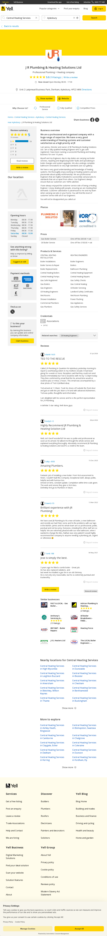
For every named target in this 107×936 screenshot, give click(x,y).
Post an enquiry (13, 808)
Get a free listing (73, 2)
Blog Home (81, 801)
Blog (86, 8)
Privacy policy (47, 862)
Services (11, 794)
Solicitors (45, 837)
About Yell (46, 855)
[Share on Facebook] (92, 120)
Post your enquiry (71, 8)
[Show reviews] (19, 135)
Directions (87, 89)
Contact (9, 887)
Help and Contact (14, 830)
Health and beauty (85, 830)
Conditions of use (49, 876)
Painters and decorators (52, 830)
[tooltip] (77, 18)
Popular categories (48, 8)
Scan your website (15, 872)
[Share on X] (97, 120)
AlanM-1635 (50, 354)
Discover (46, 794)
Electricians (46, 823)
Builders (45, 801)
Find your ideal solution (17, 865)
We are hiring (12, 837)
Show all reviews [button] (91, 591)
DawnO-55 (49, 503)
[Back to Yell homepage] (7, 9)
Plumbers (45, 808)
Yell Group (48, 847)
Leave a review (13, 816)
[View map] (22, 194)
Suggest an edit (19, 261)
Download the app (55, 2)
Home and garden (84, 837)
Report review (92, 410)
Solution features (14, 880)
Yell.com (5, 2)
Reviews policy (48, 884)
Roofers (45, 816)
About (9, 894)
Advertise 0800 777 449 (94, 2)
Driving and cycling (85, 823)
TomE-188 (49, 553)
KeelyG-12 (49, 421)
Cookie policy (47, 869)
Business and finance (86, 816)
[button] (36, 18)
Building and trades (85, 808)
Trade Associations (15, 823)
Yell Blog (82, 794)
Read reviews (22, 161)
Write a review (71, 77)
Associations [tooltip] (52, 321)
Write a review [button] (22, 167)
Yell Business (18, 2)
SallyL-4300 (50, 461)
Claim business (22, 341)
